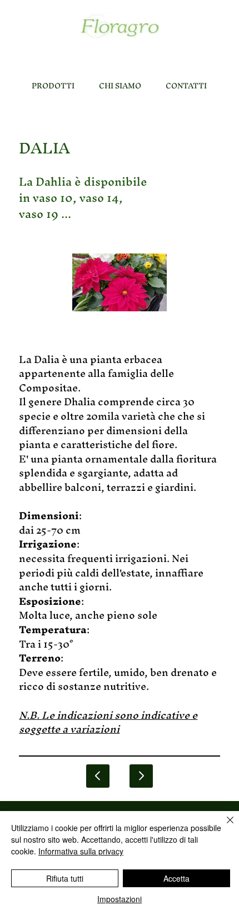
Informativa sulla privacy (80, 851)
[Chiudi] (223, 826)
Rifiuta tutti (64, 878)
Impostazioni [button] (119, 898)
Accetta (176, 878)
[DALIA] (141, 776)
